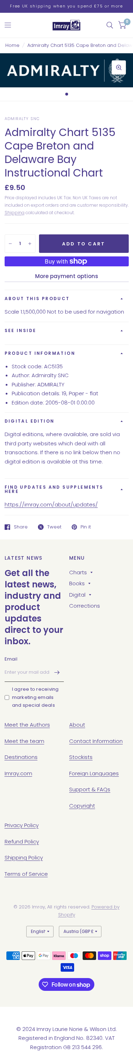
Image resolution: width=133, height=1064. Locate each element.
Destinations (21, 757)
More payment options (66, 276)
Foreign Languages (94, 773)
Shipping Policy (24, 857)
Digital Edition (30, 421)
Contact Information (96, 741)
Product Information (40, 353)
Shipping (14, 213)
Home (12, 45)
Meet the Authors (27, 724)
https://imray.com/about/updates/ (51, 504)
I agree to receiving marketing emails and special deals (35, 697)
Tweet (54, 527)
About (77, 724)
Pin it (86, 527)
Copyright (82, 805)
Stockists (81, 757)
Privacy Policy (22, 825)
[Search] (110, 25)
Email (11, 659)
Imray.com (18, 773)
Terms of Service (26, 874)
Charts (78, 572)
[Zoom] (119, 67)
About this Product (37, 298)
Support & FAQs (89, 789)
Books (77, 583)
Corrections (84, 605)
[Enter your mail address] (57, 672)
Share (21, 527)
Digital (77, 594)
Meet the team (24, 741)
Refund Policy (22, 841)
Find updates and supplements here (54, 489)
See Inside (21, 330)
